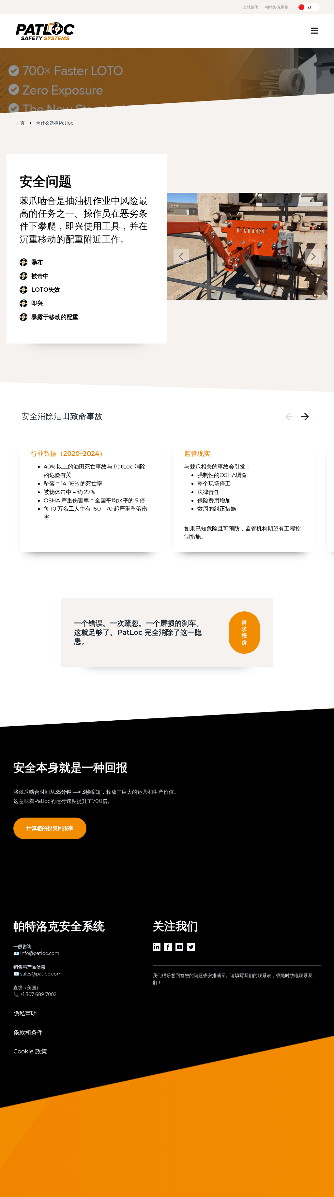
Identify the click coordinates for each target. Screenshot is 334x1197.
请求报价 (244, 632)
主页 (20, 123)
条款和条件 (28, 1032)
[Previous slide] (289, 416)
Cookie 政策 (30, 1051)
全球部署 (251, 7)
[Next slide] (305, 416)
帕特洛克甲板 (277, 7)
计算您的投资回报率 (49, 828)
